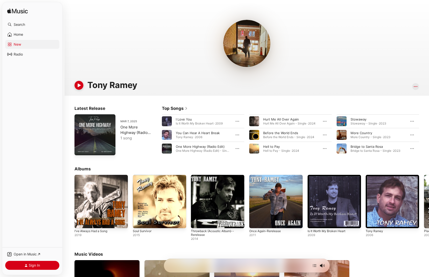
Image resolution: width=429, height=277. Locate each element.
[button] (32, 24)
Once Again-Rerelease (266, 177)
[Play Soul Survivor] (139, 222)
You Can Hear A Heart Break (198, 133)
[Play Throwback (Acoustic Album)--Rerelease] (197, 222)
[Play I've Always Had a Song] (80, 222)
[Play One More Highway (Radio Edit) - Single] (80, 149)
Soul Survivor (143, 177)
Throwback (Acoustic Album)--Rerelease (215, 179)
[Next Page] (424, 134)
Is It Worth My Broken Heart (329, 177)
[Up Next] (315, 265)
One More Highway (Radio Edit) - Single (134, 132)
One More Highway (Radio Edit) (200, 147)
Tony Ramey (375, 177)
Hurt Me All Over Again (281, 119)
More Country (361, 133)
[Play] (78, 85)
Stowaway (358, 119)
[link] (175, 108)
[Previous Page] (156, 134)
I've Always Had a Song (92, 177)
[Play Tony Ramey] (372, 222)
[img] (17, 11)
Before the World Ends (280, 133)
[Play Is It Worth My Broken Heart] (314, 222)
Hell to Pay (271, 147)
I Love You (184, 119)
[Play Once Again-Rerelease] (255, 222)
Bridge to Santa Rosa (367, 147)
